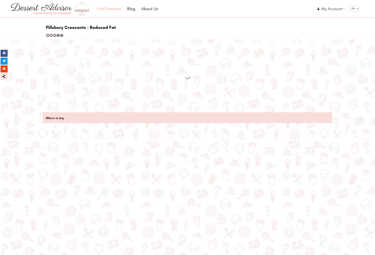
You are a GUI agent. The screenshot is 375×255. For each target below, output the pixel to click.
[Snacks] (148, 195)
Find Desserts (109, 8)
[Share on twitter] (4, 61)
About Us (149, 8)
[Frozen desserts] (52, 195)
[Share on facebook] (4, 53)
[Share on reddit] (4, 68)
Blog (131, 8)
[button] (4, 76)
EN (353, 8)
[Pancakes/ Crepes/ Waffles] (244, 195)
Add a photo (114, 205)
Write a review (68, 205)
